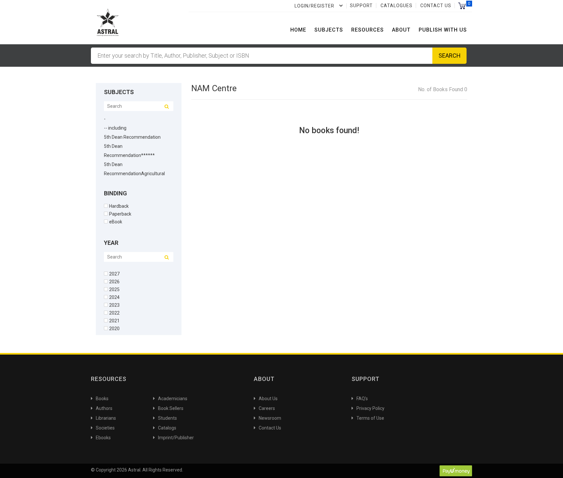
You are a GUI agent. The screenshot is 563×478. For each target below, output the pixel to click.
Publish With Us (443, 30)
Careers (267, 408)
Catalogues (396, 5)
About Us (268, 398)
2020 (114, 328)
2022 (114, 313)
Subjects (328, 30)
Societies (105, 427)
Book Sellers (170, 408)
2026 (114, 281)
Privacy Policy (370, 408)
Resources (367, 30)
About (401, 30)
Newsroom (270, 418)
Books (102, 398)
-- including (115, 128)
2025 (114, 289)
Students (167, 418)
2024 (114, 297)
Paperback (120, 214)
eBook (115, 221)
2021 (114, 320)
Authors (104, 408)
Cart (462, 5)
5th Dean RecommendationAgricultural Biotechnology (134, 173)
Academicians (172, 398)
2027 (114, 274)
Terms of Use (370, 418)
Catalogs (167, 427)
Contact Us (435, 5)
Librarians (106, 418)
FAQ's (362, 398)
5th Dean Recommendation (132, 137)
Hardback (119, 206)
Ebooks (103, 437)
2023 (114, 305)
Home (298, 30)
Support (361, 5)
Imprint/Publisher (176, 437)
